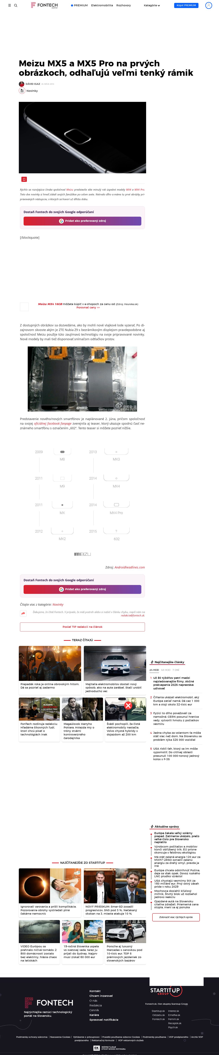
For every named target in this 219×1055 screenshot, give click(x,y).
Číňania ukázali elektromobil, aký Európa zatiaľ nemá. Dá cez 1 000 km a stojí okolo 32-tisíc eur (176, 701)
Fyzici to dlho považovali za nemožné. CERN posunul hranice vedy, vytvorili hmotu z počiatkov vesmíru (176, 718)
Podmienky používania (154, 1037)
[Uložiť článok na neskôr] (24, 179)
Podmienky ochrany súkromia (31, 1037)
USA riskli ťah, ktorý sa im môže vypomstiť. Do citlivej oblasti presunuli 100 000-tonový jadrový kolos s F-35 (176, 754)
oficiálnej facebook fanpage (53, 423)
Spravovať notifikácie (103, 1019)
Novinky (32, 91)
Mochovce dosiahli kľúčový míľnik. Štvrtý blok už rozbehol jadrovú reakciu (175, 894)
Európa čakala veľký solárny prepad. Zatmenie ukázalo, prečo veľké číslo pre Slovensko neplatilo (176, 838)
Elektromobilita (102, 5)
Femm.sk (173, 1019)
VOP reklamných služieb (131, 1040)
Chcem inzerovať (101, 996)
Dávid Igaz (33, 84)
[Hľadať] (15, 5)
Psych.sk (173, 1027)
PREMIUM (81, 5)
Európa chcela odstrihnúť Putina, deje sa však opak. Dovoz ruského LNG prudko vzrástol (177, 873)
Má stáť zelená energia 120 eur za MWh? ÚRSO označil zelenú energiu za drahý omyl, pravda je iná (177, 862)
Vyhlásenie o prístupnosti (86, 1037)
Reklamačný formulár (103, 1040)
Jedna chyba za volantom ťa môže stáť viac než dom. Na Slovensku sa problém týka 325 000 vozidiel (177, 736)
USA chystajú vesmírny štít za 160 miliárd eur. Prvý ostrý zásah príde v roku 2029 (176, 883)
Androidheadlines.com (130, 567)
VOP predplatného (178, 1037)
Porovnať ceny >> (88, 307)
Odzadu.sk (158, 1015)
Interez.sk (173, 1011)
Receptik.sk (174, 1023)
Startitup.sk (158, 1011)
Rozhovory (123, 5)
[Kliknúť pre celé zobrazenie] (82, 137)
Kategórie (150, 5)
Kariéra (94, 1015)
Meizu (69, 189)
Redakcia (95, 1005)
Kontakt (95, 991)
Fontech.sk (158, 1019)
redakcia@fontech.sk (132, 615)
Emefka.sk (174, 1015)
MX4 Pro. (139, 189)
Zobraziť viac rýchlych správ (176, 917)
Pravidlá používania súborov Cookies (121, 1037)
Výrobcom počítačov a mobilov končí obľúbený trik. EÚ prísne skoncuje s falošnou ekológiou (175, 849)
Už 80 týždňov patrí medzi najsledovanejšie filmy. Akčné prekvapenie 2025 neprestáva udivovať (173, 683)
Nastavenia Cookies (60, 1037)
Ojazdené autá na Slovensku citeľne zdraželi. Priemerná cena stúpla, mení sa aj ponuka (176, 904)
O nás (93, 1000)
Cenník (94, 1010)
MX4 (128, 189)
